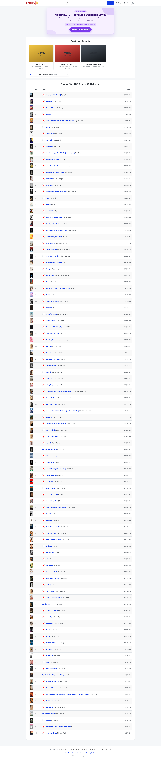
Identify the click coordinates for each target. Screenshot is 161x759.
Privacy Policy (91, 753)
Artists (118, 3)
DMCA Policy (79, 753)
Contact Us (69, 753)
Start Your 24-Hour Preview (80, 29)
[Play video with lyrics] (43, 95)
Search (110, 3)
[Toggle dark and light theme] (133, 3)
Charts (126, 3)
